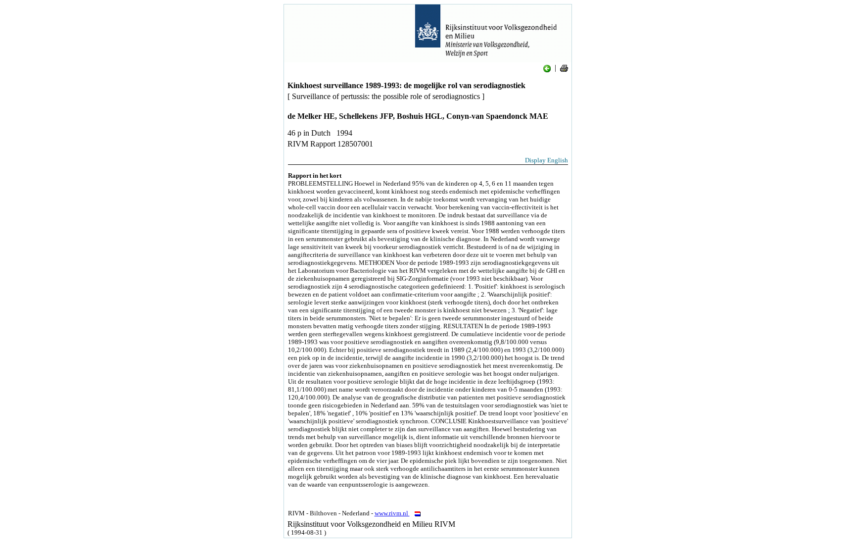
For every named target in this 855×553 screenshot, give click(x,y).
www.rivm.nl (392, 513)
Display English (546, 160)
